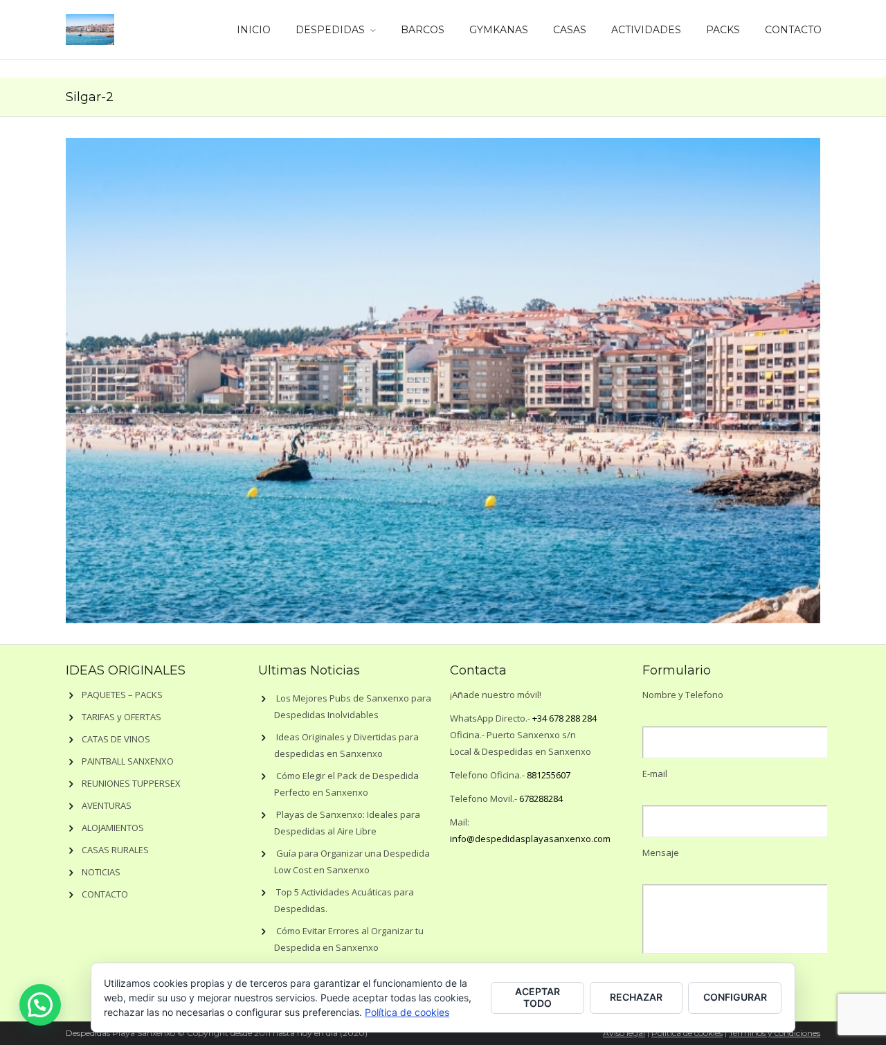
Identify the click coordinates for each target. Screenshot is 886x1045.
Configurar (735, 997)
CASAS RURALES (115, 849)
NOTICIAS (101, 872)
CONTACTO (793, 30)
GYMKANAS (498, 30)
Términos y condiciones (774, 1033)
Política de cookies (687, 1033)
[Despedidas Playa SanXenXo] (90, 26)
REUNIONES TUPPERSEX (131, 783)
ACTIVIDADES (646, 30)
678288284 (541, 798)
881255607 (548, 775)
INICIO (254, 30)
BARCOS (422, 30)
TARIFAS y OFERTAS (121, 717)
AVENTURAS (107, 805)
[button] (40, 1005)
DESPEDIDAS (330, 30)
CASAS (569, 30)
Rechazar (636, 997)
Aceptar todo (537, 997)
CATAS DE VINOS (116, 739)
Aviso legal (624, 1033)
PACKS (723, 30)
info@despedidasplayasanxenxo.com (530, 838)
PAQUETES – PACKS (122, 694)
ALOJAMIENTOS (113, 827)
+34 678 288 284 (564, 718)
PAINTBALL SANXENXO (128, 761)
